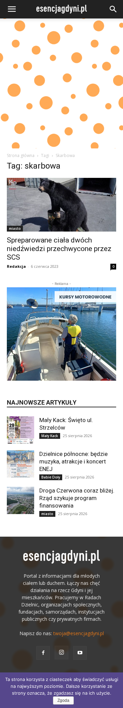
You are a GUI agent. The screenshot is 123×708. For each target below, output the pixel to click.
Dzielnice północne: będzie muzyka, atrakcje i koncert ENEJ (73, 461)
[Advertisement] (61, 83)
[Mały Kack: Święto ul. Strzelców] (20, 430)
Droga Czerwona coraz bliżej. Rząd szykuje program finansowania (76, 498)
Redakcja (16, 266)
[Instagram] (61, 652)
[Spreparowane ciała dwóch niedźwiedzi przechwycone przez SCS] (61, 205)
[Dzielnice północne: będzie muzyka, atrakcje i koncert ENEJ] (20, 463)
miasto (15, 228)
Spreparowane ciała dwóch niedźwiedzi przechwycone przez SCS (59, 248)
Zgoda (63, 700)
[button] (12, 9)
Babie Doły (50, 477)
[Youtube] (80, 653)
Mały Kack (49, 435)
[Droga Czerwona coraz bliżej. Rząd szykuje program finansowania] (20, 500)
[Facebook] (43, 653)
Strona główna (21, 155)
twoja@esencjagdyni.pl (78, 633)
